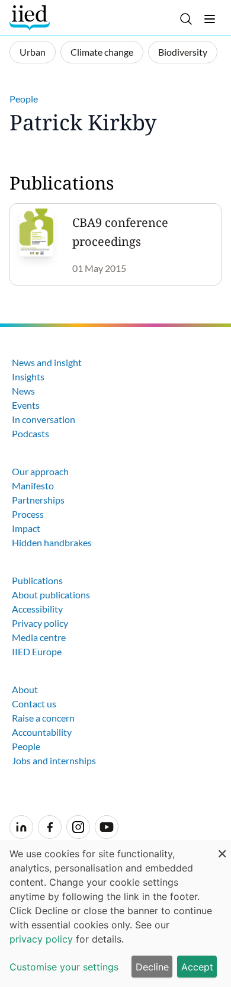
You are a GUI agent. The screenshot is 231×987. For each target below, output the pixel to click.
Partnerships (38, 499)
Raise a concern (43, 717)
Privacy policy (40, 623)
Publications (37, 580)
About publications (51, 594)
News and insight (47, 362)
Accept (197, 967)
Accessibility (37, 608)
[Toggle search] (186, 19)
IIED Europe (37, 651)
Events (26, 405)
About (25, 689)
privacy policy (41, 939)
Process (28, 514)
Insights (28, 376)
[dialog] (115, 913)
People (23, 98)
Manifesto (33, 485)
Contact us (34, 703)
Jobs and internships (54, 760)
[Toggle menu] (210, 19)
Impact (26, 528)
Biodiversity (182, 51)
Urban (33, 51)
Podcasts (30, 433)
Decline (152, 967)
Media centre (39, 637)
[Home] (31, 18)
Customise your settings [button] (63, 967)
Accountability (42, 732)
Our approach (40, 471)
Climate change (101, 51)
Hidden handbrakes (52, 542)
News (23, 390)
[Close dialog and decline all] (222, 847)
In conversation (43, 419)
